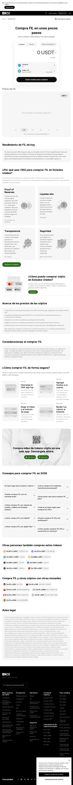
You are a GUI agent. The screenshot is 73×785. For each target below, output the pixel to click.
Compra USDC (48, 701)
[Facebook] (21, 779)
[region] (53, 771)
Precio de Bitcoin (65, 717)
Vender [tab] (31, 44)
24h (24, 130)
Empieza (43, 217)
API (31, 699)
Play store (44, 457)
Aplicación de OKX (6, 736)
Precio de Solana (65, 727)
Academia (19, 718)
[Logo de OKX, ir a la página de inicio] (6, 13)
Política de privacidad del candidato (6, 702)
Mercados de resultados (20, 728)
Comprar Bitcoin (49, 704)
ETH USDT (63, 705)
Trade (18, 705)
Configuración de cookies (54, 779)
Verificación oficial (33, 732)
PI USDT (62, 708)
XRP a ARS (47, 741)
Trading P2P (20, 699)
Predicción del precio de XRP (64, 745)
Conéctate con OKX (34, 740)
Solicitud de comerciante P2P (35, 716)
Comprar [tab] (22, 44)
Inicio (4, 19)
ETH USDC (63, 699)
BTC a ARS (47, 729)
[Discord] (25, 779)
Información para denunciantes (7, 725)
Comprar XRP (48, 719)
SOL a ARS (47, 738)
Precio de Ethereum (63, 720)
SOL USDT (63, 711)
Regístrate (33, 292)
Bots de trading (21, 711)
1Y (49, 130)
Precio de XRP (64, 730)
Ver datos (8, 257)
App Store (31, 457)
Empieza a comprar (12, 264)
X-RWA (18, 724)
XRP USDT (63, 714)
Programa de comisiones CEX (35, 707)
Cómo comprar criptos (64, 754)
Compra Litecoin (49, 716)
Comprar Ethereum (50, 707)
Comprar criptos (21, 696)
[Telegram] (31, 779)
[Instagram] (28, 779)
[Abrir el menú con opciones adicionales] (70, 13)
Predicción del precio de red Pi (65, 749)
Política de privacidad (5, 718)
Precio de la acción (19, 732)
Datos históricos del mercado (35, 702)
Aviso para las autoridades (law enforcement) (7, 731)
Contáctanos (6, 710)
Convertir (19, 702)
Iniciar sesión (53, 13)
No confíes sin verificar (10, 221)
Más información (46, 257)
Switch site (9, 7)
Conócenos (6, 698)
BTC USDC (63, 696)
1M (41, 130)
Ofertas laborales (7, 707)
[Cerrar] (69, 760)
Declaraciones (6, 722)
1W (32, 130)
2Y (57, 130)
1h (16, 130)
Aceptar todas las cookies (54, 774)
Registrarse (62, 13)
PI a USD (46, 744)
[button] (46, 13)
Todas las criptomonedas (21, 714)
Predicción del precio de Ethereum (64, 740)
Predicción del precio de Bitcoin (65, 734)
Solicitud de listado (33, 711)
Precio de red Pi (64, 724)
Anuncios (32, 736)
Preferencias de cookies (7, 740)
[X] (18, 779)
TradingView (20, 721)
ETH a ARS (47, 732)
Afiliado (32, 696)
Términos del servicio (6, 713)
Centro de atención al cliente (33, 727)
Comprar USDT (48, 698)
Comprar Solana (49, 713)
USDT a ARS (47, 735)
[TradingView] (35, 779)
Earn (17, 708)
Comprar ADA (48, 710)
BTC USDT (63, 702)
